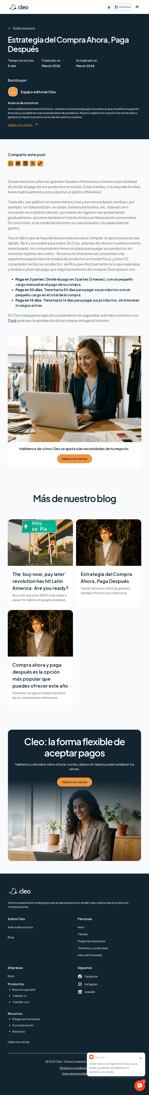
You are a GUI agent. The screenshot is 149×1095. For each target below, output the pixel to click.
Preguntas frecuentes (91, 941)
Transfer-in (19, 995)
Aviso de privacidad (74, 1073)
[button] (137, 7)
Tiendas (83, 934)
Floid (12, 320)
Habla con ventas (74, 459)
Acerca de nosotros (20, 927)
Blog (11, 937)
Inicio (81, 927)
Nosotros (18, 1031)
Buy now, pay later (24, 989)
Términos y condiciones (93, 948)
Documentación (22, 1025)
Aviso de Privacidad (90, 955)
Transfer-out (20, 1002)
